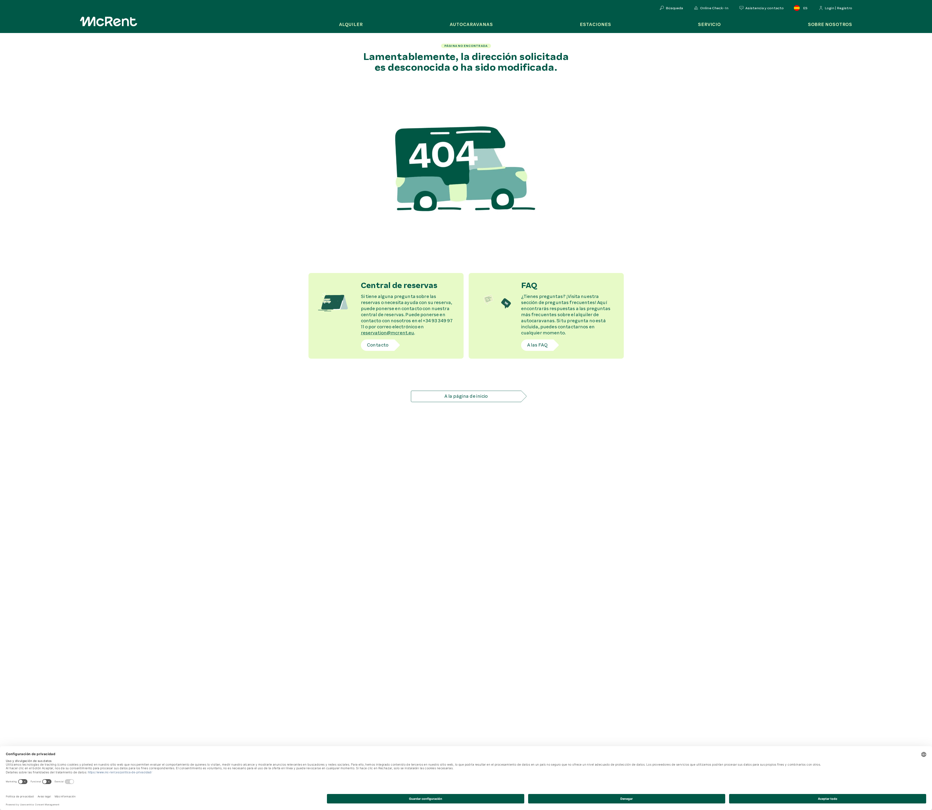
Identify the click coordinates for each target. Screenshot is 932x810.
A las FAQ (537, 345)
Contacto (378, 345)
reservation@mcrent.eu (387, 333)
